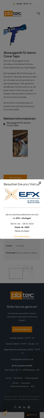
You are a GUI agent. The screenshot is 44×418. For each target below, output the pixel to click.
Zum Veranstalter (22, 236)
